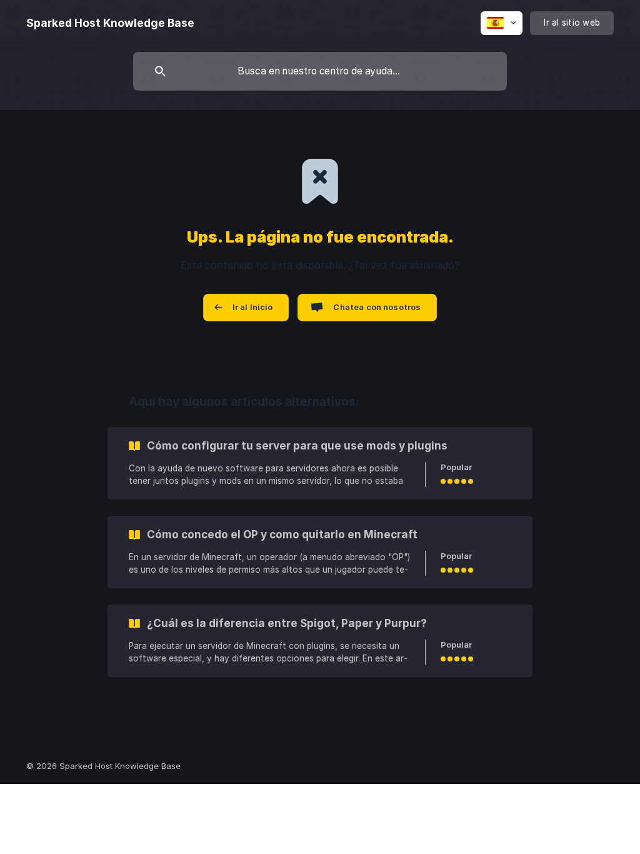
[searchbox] (320, 71)
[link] (320, 463)
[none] (110, 23)
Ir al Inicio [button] (252, 307)
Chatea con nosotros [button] (377, 307)
